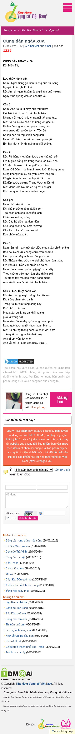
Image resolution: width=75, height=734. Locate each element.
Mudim (56, 731)
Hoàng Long (38, 407)
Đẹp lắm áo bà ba (16, 602)
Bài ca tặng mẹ (15, 568)
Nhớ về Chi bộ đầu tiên (20, 635)
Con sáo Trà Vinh (16, 551)
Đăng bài (62, 399)
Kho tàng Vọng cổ (32, 30)
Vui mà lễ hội (13, 641)
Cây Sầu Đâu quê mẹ (18, 579)
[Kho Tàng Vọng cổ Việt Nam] (26, 13)
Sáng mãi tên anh (16, 619)
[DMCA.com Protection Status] (18, 363)
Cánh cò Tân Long (17, 607)
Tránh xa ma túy (15, 652)
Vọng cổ (54, 30)
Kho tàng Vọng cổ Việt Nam (34, 683)
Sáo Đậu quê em (16, 613)
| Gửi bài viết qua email (37, 46)
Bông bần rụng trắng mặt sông (24, 540)
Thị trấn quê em (15, 624)
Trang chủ (10, 30)
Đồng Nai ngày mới (17, 590)
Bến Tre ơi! (12, 562)
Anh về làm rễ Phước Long (22, 585)
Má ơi (9, 574)
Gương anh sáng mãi (18, 630)
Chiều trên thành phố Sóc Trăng (25, 646)
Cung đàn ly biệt (15, 557)
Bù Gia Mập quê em (18, 546)
